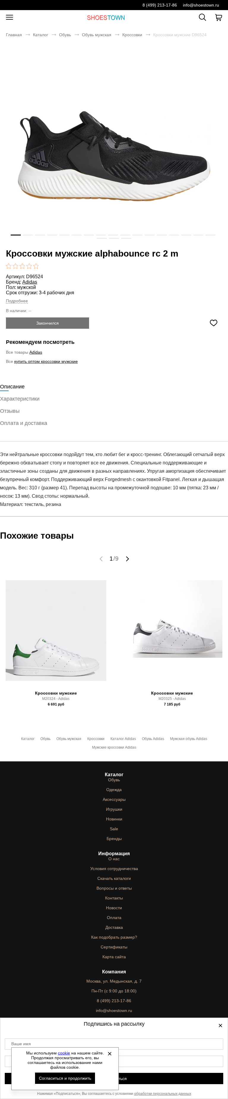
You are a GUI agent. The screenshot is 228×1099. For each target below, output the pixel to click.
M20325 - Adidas (172, 699)
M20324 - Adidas (55, 699)
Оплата (114, 917)
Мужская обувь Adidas (188, 739)
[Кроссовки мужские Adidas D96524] (114, 156)
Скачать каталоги (114, 878)
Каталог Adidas (123, 739)
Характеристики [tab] (19, 399)
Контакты (114, 898)
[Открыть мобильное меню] (9, 17)
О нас (114, 858)
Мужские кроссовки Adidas (114, 747)
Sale (114, 828)
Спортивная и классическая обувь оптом (106, 17)
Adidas (29, 281)
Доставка (114, 927)
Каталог (40, 34)
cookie (64, 1053)
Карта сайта (114, 956)
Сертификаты (114, 947)
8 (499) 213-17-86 (159, 5)
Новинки (114, 819)
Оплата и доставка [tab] (23, 423)
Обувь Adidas (153, 739)
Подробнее (17, 300)
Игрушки (114, 809)
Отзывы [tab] (10, 411)
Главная (14, 34)
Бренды (114, 838)
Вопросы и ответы (114, 888)
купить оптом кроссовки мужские (46, 361)
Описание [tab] (12, 387)
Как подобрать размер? (114, 937)
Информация (114, 853)
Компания (114, 971)
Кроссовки (132, 34)
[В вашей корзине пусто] (218, 17)
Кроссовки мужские (56, 693)
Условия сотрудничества (114, 868)
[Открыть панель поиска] (202, 17)
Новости (114, 907)
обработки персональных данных (162, 1094)
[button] (101, 558)
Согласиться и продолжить (65, 1078)
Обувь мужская (96, 34)
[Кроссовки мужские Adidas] (56, 633)
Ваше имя (21, 1043)
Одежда (114, 789)
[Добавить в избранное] (213, 323)
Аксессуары (114, 799)
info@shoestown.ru (201, 5)
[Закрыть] (110, 1054)
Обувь (65, 34)
